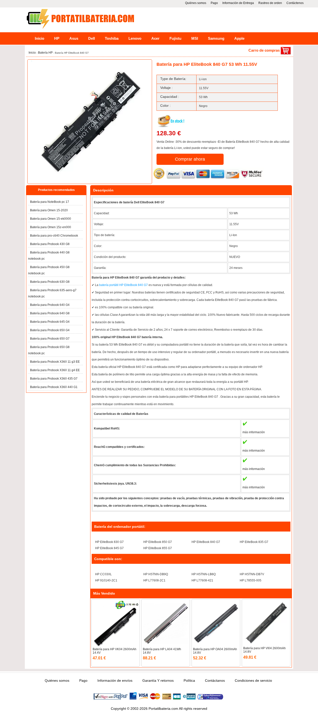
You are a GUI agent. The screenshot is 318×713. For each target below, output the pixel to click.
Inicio (39, 38)
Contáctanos (215, 680)
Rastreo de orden (270, 3)
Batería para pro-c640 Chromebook (54, 235)
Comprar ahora (190, 159)
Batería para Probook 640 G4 (50, 305)
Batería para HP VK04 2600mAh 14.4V (114, 650)
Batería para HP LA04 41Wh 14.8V (162, 650)
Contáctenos (295, 3)
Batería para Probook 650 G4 (50, 330)
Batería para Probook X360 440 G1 (54, 387)
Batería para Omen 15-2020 (49, 210)
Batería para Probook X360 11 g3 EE (55, 361)
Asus (73, 38)
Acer (155, 38)
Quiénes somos (195, 3)
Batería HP (45, 52)
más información (253, 432)
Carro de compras (264, 50)
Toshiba (112, 38)
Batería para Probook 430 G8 (50, 244)
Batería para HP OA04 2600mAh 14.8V (215, 650)
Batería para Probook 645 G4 (50, 321)
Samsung (216, 38)
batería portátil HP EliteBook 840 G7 (124, 285)
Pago (214, 3)
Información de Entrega (238, 3)
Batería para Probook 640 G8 (50, 313)
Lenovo (134, 38)
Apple (239, 38)
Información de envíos (114, 680)
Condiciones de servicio (253, 680)
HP (56, 38)
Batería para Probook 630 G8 (50, 282)
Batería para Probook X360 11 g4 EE (55, 370)
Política (189, 680)
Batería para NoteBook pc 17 (49, 202)
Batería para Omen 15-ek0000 (50, 218)
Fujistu (175, 38)
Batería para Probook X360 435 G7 (54, 378)
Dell (91, 38)
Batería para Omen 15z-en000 (50, 227)
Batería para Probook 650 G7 (50, 338)
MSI (194, 38)
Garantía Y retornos (158, 680)
